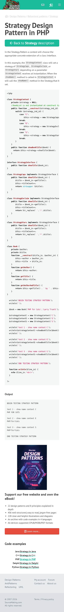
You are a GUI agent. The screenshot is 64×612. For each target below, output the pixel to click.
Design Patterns (18, 16)
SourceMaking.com (13, 602)
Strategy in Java (28, 551)
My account (40, 580)
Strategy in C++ (27, 555)
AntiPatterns (11, 583)
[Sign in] (51, 4)
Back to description (33, 43)
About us (51, 583)
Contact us (39, 583)
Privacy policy (47, 599)
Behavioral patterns (37, 16)
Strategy (54, 16)
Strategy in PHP (28, 559)
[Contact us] (43, 4)
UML (21, 587)
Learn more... (33, 531)
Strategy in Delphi (29, 563)
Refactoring (10, 587)
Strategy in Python (29, 567)
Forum (51, 580)
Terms (36, 599)
